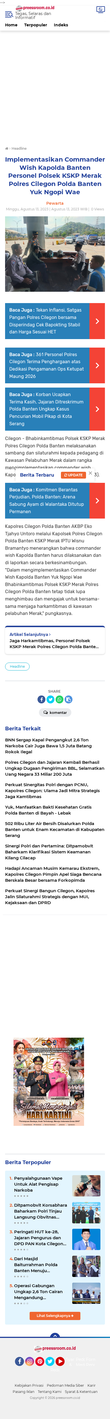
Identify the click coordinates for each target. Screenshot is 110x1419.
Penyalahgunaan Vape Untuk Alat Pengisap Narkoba (38, 1184)
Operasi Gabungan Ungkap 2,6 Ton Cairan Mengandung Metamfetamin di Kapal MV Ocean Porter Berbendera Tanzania (39, 1291)
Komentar (58, 712)
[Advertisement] (55, 86)
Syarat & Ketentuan (81, 1392)
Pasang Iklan (23, 1392)
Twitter (52, 1368)
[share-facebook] (41, 699)
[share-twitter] (50, 699)
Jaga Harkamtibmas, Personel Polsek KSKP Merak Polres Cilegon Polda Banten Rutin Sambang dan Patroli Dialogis (54, 644)
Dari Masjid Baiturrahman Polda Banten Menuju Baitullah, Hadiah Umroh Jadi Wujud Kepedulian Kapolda (40, 1265)
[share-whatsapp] (59, 699)
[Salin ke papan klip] (68, 699)
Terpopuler (35, 25)
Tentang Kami (49, 1392)
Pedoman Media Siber (65, 1385)
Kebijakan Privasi (29, 1385)
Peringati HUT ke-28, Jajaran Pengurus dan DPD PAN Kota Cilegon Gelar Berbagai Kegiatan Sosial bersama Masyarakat (40, 1238)
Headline (17, 666)
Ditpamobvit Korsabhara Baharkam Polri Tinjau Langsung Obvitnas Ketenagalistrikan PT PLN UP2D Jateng (40, 1211)
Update (75, 475)
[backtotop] (55, 1338)
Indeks (61, 25)
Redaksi (58, 1370)
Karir (91, 1385)
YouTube (64, 1368)
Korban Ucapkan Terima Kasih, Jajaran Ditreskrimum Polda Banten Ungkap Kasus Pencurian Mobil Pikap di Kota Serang (46, 409)
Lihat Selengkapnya (54, 1316)
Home (11, 25)
